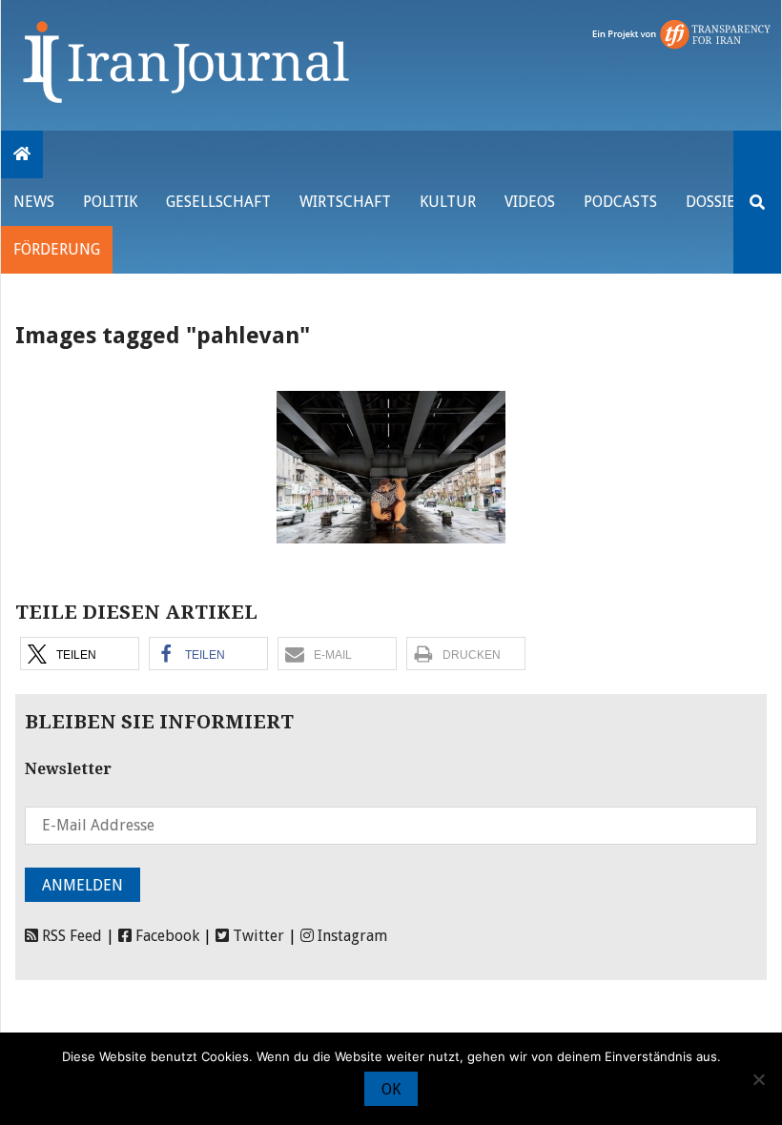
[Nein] (758, 1079)
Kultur (448, 202)
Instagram (350, 936)
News (33, 202)
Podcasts (620, 202)
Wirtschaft (345, 202)
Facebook (165, 936)
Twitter (256, 936)
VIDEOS (529, 202)
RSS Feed (70, 936)
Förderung (56, 249)
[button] (79, 653)
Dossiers (718, 202)
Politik (110, 202)
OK (391, 1089)
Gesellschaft (218, 202)
